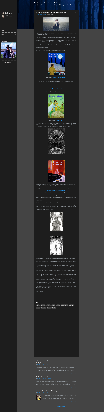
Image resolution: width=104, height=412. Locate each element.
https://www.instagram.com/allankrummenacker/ (56, 190)
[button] (75, 12)
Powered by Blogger (61, 406)
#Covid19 (48, 305)
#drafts (53, 305)
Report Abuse (4, 38)
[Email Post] (37, 303)
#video (38, 307)
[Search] (86, 3)
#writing (48, 307)
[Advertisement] (83, 28)
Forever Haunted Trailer (57, 86)
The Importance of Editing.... (43, 377)
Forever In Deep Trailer (57, 88)
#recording (71, 305)
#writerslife (43, 307)
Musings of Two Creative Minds (47, 3)
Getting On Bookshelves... (42, 362)
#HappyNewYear (64, 305)
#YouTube (54, 307)
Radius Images (63, 408)
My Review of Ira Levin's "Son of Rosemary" (46, 391)
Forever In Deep (59, 120)
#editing (58, 305)
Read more (73, 373)
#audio (38, 305)
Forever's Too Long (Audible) (59, 77)
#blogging (43, 305)
